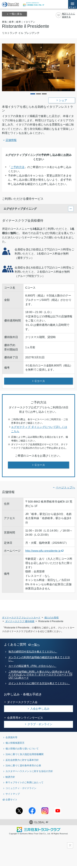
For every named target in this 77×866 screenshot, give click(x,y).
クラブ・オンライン (39, 724)
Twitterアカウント (19, 810)
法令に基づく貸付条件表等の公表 (23, 765)
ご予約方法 (17, 167)
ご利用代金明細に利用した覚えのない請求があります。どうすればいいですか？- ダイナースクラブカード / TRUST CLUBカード (40, 674)
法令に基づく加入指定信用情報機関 (24, 754)
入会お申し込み (40, 708)
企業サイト (11, 799)
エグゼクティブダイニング (20, 208)
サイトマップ (13, 794)
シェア (63, 100)
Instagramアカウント (44, 810)
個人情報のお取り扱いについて (22, 748)
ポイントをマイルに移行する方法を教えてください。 (39, 683)
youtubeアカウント (57, 810)
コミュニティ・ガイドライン (21, 788)
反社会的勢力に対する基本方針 (22, 760)
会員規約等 (11, 737)
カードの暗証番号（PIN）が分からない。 (32, 666)
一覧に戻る (15, 14)
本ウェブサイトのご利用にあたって (24, 782)
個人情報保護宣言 (15, 742)
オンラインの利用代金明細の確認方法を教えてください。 (39, 659)
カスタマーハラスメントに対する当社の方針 (29, 771)
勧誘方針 (10, 777)
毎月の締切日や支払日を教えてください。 (32, 651)
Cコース (40, 381)
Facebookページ (32, 810)
